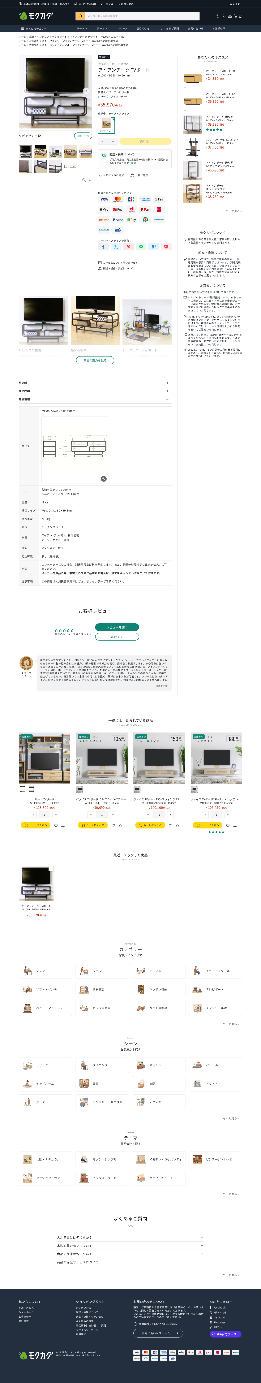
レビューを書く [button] (117, 627)
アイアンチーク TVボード (36, 907)
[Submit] (80, 16)
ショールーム (26, 1312)
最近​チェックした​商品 (130, 855)
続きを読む (162, 686)
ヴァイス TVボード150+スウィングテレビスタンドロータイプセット (159, 800)
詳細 (133, 163)
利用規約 (81, 1334)
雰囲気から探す (38, 44)
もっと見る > (234, 211)
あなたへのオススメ (212, 57)
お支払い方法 (83, 1307)
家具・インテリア (39, 36)
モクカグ (36, 16)
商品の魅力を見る (95, 360)
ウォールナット (31, 789)
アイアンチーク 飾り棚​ (220, 118)
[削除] (51, 868)
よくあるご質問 (84, 1321)
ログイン (235, 4)
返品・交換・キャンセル (89, 1316)
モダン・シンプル (60, 44)
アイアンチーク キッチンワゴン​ (219, 189)
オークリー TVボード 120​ (221, 95)
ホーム (22, 36)
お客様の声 (25, 1316)
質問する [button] (117, 636)
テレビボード (59, 36)
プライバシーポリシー (88, 1329)
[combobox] (137, 16)
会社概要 (24, 1321)
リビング (55, 40)
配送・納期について (87, 1312)
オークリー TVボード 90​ (220, 72)
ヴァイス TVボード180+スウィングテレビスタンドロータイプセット (216, 800)
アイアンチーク (120, 96)
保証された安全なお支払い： (115, 192)
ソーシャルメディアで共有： (115, 240)
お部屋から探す (38, 40)
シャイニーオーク (22, 789)
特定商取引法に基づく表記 (91, 1325)
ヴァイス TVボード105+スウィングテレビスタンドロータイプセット (102, 800)
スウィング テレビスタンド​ (222, 141)
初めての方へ (26, 1307)
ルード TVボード (44, 800)
